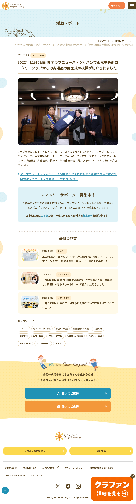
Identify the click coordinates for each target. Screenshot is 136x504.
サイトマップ (36, 475)
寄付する (101, 451)
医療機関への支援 (81, 328)
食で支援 (24, 336)
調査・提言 (38, 336)
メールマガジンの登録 (15, 475)
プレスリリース (43, 343)
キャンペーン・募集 (42, 328)
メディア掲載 (25, 343)
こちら (44, 215)
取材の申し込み (29, 468)
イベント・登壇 (95, 336)
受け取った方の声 (75, 336)
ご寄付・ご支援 (55, 336)
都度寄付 (88, 215)
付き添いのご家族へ (34, 451)
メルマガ (59, 343)
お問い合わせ (11, 468)
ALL (24, 328)
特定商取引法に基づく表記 (101, 468)
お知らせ (98, 328)
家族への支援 (62, 328)
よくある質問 (48, 468)
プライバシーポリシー (74, 468)
